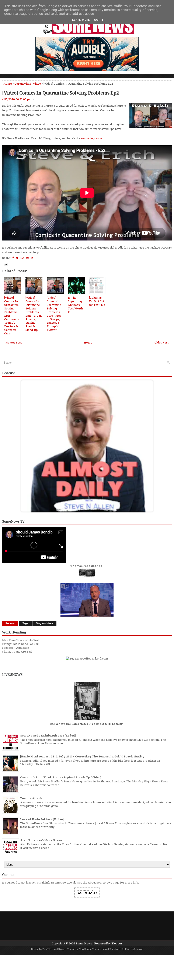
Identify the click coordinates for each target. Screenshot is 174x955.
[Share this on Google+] (22, 258)
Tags (25, 623)
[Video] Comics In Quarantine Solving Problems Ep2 (60, 92)
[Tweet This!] (17, 258)
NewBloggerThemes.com (93, 949)
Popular (10, 623)
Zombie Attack (31, 798)
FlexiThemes (49, 949)
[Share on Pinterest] (27, 258)
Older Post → (163, 342)
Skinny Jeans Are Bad (17, 651)
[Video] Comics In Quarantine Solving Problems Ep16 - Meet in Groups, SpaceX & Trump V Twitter (54, 314)
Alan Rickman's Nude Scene (41, 840)
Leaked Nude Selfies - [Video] (42, 819)
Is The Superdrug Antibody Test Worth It (75, 305)
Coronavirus (22, 83)
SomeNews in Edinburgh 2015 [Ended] (48, 735)
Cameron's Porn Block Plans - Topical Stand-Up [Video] (60, 777)
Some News (84, 943)
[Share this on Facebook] (13, 258)
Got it (99, 19)
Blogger (116, 943)
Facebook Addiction (15, 648)
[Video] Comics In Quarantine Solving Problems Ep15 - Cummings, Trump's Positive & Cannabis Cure (12, 315)
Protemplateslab (134, 949)
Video (37, 83)
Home (7, 83)
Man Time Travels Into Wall (20, 640)
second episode (91, 138)
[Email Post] (5, 264)
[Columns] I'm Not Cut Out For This (97, 301)
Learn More (81, 19)
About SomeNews (100, 882)
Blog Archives (44, 623)
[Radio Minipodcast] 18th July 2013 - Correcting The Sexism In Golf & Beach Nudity (82, 756)
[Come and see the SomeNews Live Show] (87, 720)
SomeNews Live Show (88, 724)
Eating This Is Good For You (20, 644)
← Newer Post (12, 342)
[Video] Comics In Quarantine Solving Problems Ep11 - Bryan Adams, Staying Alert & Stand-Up (33, 314)
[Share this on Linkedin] (32, 258)
